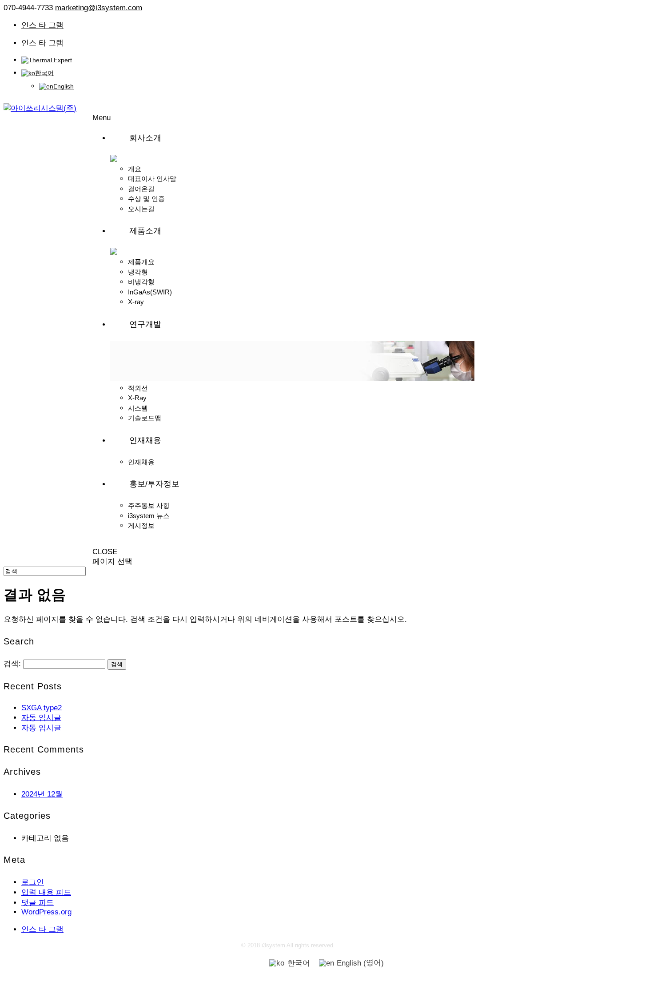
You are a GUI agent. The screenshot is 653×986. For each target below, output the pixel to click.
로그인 (32, 882)
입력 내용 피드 (46, 892)
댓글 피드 (37, 902)
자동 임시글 (41, 717)
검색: (12, 664)
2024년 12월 (42, 794)
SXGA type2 (41, 708)
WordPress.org (46, 912)
